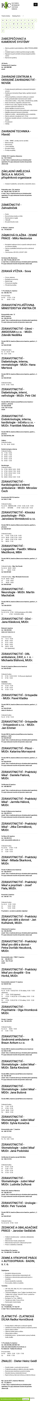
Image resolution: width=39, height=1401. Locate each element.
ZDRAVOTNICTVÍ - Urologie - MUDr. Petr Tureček (19, 1204)
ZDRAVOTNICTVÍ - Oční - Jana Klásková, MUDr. (16, 620)
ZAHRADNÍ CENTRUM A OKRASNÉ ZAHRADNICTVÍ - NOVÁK (18, 80)
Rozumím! (25, 1399)
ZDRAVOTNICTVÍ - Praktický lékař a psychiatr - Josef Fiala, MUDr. (19, 885)
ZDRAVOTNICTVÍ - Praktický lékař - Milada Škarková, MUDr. (19, 860)
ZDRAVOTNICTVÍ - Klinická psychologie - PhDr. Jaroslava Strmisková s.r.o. (18, 515)
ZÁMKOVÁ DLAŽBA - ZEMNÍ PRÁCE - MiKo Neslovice (19, 236)
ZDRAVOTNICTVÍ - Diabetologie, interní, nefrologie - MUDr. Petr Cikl (18, 392)
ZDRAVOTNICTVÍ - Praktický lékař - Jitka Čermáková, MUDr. (19, 827)
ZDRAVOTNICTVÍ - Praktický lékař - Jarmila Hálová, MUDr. (19, 802)
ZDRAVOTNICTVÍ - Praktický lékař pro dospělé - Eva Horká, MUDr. (19, 972)
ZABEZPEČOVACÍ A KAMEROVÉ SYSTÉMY (15, 40)
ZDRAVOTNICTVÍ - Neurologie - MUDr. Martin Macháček (17, 592)
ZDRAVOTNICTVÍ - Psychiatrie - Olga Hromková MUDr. (19, 1010)
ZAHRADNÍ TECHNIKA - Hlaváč (16, 133)
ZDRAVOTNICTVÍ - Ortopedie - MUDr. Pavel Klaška (19, 696)
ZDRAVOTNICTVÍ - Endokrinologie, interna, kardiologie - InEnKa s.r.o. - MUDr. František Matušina (18, 420)
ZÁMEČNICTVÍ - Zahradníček (11, 206)
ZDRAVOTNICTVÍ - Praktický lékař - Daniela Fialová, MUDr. (19, 775)
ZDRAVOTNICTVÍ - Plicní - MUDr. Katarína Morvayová (18, 750)
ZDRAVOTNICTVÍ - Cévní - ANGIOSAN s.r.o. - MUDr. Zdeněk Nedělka (17, 332)
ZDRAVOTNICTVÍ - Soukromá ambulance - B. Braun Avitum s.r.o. (17, 1039)
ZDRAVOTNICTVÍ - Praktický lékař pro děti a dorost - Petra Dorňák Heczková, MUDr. (19, 946)
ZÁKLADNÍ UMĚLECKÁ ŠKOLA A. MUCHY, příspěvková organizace (16, 174)
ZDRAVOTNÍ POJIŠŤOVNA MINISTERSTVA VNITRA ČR (18, 306)
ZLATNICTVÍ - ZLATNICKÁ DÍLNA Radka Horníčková (17, 1318)
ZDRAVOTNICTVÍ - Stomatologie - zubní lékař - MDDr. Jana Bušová (18, 1089)
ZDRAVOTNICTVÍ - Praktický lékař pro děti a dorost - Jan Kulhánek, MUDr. (19, 919)
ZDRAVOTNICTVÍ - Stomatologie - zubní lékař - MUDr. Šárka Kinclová (18, 1064)
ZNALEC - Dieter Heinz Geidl (19, 1361)
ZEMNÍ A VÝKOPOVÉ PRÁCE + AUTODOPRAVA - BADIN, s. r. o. (19, 1261)
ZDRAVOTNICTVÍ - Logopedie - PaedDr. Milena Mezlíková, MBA (18, 549)
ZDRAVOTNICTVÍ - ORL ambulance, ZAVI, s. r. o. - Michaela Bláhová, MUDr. (17, 657)
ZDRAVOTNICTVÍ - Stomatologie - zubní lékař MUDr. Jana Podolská (18, 1148)
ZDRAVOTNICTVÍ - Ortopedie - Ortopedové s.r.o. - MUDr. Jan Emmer (19, 725)
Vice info (19, 1399)
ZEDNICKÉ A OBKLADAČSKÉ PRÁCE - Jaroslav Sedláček (19, 1229)
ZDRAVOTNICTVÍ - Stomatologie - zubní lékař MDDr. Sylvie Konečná (18, 1120)
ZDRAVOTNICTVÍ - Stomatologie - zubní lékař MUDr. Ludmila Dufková (18, 1181)
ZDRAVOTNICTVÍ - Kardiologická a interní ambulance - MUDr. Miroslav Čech (19, 486)
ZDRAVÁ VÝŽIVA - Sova (16, 271)
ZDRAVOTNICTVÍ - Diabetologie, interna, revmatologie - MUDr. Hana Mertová (18, 363)
